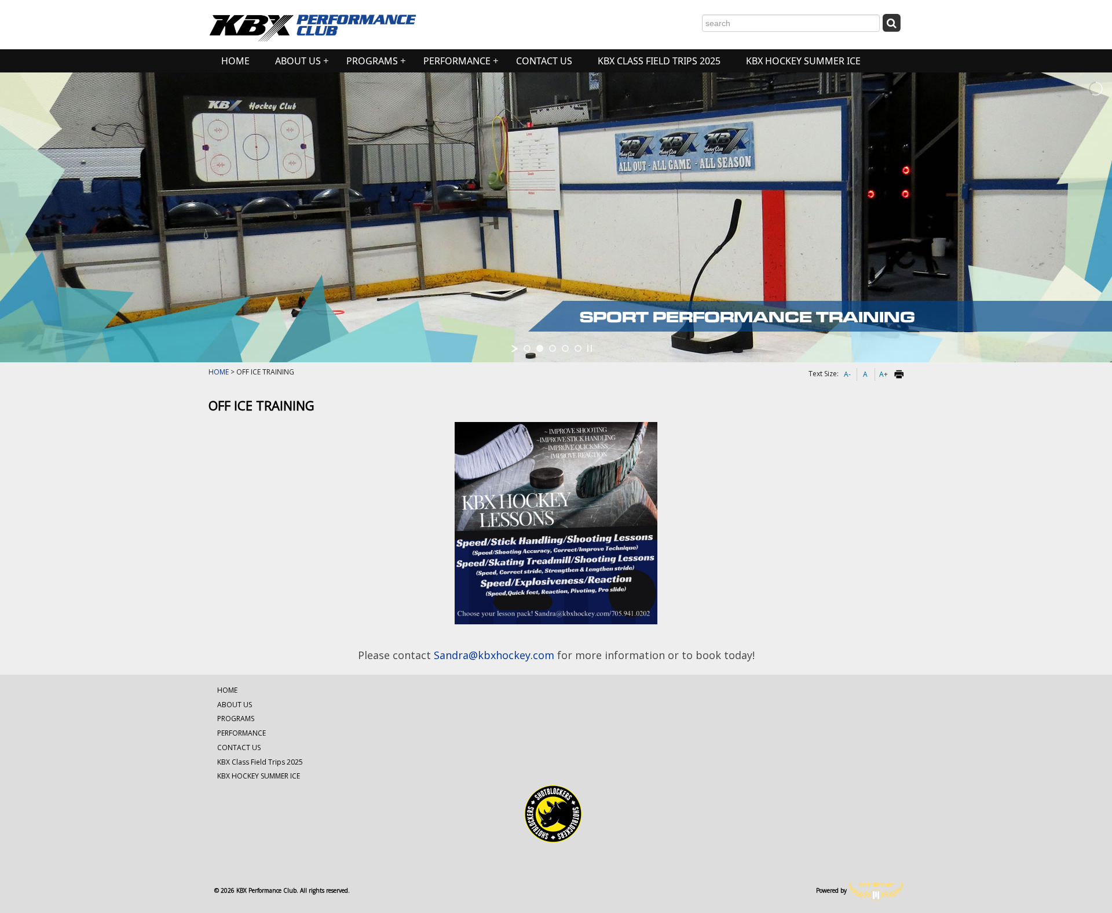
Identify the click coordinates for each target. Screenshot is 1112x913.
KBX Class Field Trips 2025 (659, 60)
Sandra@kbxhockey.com (494, 655)
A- (847, 374)
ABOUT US (298, 60)
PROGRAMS (372, 60)
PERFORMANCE (457, 60)
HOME (235, 60)
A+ (883, 374)
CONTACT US (544, 60)
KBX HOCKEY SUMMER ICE (803, 60)
